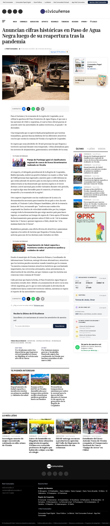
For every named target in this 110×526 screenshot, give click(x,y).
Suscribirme (59, 326)
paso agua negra (18, 343)
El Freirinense (62, 493)
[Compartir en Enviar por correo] (38, 109)
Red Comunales (8, 2)
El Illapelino (49, 504)
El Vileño (71, 504)
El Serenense (52, 500)
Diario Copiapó (76, 491)
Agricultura (34, 21)
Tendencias (65, 21)
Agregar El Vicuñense (58, 52)
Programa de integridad (92, 523)
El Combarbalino (90, 502)
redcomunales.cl (8, 488)
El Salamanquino (61, 504)
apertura (31, 341)
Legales (94, 21)
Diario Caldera (65, 491)
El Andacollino (96, 500)
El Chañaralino (53, 491)
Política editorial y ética (44, 523)
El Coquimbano (63, 500)
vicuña (28, 343)
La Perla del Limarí (65, 502)
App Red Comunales (78, 2)
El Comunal (42, 500)
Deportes (45, 21)
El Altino (102, 491)
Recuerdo (75, 21)
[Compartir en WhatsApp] (33, 109)
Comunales (23, 21)
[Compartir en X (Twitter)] (28, 109)
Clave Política (38, 2)
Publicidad (105, 523)
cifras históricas (43, 341)
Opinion (83, 21)
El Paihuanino (85, 500)
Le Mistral (48, 2)
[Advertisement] (90, 100)
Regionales (54, 21)
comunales (56, 341)
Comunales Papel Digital (23, 2)
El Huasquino (51, 493)
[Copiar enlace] (42, 109)
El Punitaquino (78, 502)
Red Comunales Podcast (61, 2)
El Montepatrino (52, 502)
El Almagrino (42, 491)
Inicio (15, 21)
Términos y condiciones (76, 523)
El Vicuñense (74, 500)
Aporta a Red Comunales (97, 2)
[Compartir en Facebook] (24, 109)
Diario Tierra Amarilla (90, 491)
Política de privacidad (60, 523)
